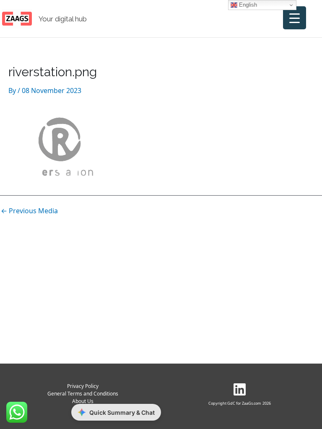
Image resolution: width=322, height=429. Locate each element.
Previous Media (29, 210)
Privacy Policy (83, 386)
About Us (82, 401)
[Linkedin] (240, 389)
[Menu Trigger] (294, 17)
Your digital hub (63, 19)
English (247, 5)
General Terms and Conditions (82, 393)
